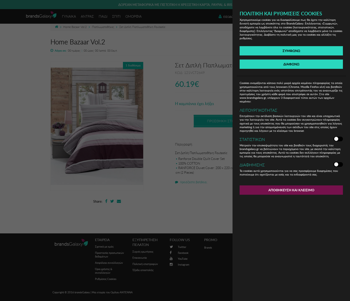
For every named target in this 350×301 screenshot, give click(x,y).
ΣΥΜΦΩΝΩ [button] (291, 50)
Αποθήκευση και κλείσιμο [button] (291, 190)
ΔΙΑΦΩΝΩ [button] (291, 64)
